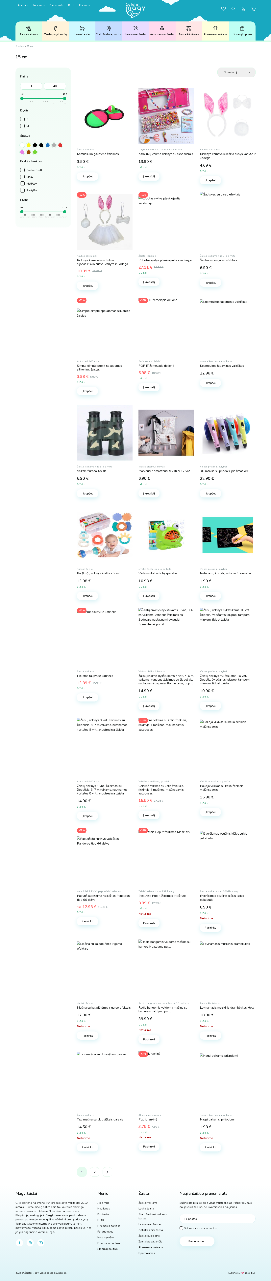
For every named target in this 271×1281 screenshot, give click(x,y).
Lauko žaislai (82, 34)
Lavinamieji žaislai (135, 34)
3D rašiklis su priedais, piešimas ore (224, 471)
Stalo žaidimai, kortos (109, 34)
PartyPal (32, 190)
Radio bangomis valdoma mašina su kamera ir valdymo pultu (162, 1009)
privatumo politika (206, 1228)
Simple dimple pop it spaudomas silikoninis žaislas (99, 368)
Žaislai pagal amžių (55, 34)
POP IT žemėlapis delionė (156, 366)
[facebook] (19, 1243)
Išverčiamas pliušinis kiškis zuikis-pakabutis (222, 898)
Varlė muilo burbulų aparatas (158, 573)
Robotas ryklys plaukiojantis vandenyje (165, 260)
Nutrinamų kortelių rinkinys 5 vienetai (225, 573)
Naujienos (39, 5)
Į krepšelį (87, 176)
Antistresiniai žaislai (162, 34)
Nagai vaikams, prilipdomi (217, 1119)
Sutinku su (200, 1228)
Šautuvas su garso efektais (218, 260)
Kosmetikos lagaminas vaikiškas (222, 366)
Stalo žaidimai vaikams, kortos (152, 1216)
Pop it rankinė (147, 1119)
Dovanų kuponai (242, 34)
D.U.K (71, 5)
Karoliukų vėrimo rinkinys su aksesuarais (165, 154)
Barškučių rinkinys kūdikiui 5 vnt (98, 573)
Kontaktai (84, 5)
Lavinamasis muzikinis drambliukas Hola (227, 1007)
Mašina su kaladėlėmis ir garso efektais (104, 1007)
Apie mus (23, 5)
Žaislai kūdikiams (189, 34)
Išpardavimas (146, 1253)
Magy (30, 177)
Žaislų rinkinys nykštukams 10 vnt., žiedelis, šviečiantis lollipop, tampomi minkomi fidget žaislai (225, 680)
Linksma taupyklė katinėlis (95, 676)
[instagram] (30, 1243)
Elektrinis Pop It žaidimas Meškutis (162, 896)
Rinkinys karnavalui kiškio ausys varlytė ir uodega (228, 156)
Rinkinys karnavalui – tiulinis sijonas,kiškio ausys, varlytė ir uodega (102, 262)
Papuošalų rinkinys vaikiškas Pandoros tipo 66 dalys (103, 898)
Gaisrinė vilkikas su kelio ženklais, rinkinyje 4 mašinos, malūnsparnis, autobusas (161, 790)
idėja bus (250, 1272)
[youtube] (41, 1243)
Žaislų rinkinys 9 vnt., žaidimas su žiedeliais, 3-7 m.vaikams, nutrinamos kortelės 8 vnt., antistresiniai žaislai (102, 790)
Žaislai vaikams (29, 34)
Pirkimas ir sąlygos (108, 1226)
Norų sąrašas (105, 1237)
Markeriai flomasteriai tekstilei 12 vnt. (164, 471)
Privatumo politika (108, 1243)
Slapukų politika (107, 1249)
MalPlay (32, 184)
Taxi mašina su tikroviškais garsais (100, 1119)
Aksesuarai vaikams (215, 34)
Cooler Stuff (34, 170)
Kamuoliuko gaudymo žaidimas (98, 154)
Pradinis (20, 46)
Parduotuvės (56, 5)
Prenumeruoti (196, 1241)
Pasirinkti (87, 921)
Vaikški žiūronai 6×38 (91, 471)
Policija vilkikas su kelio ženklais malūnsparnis (221, 788)
